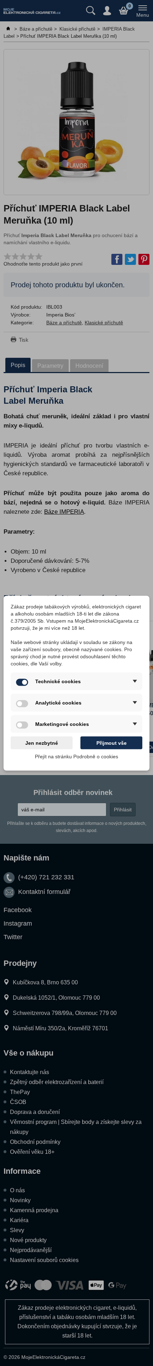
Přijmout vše (111, 742)
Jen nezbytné (41, 742)
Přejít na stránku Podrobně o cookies (76, 756)
